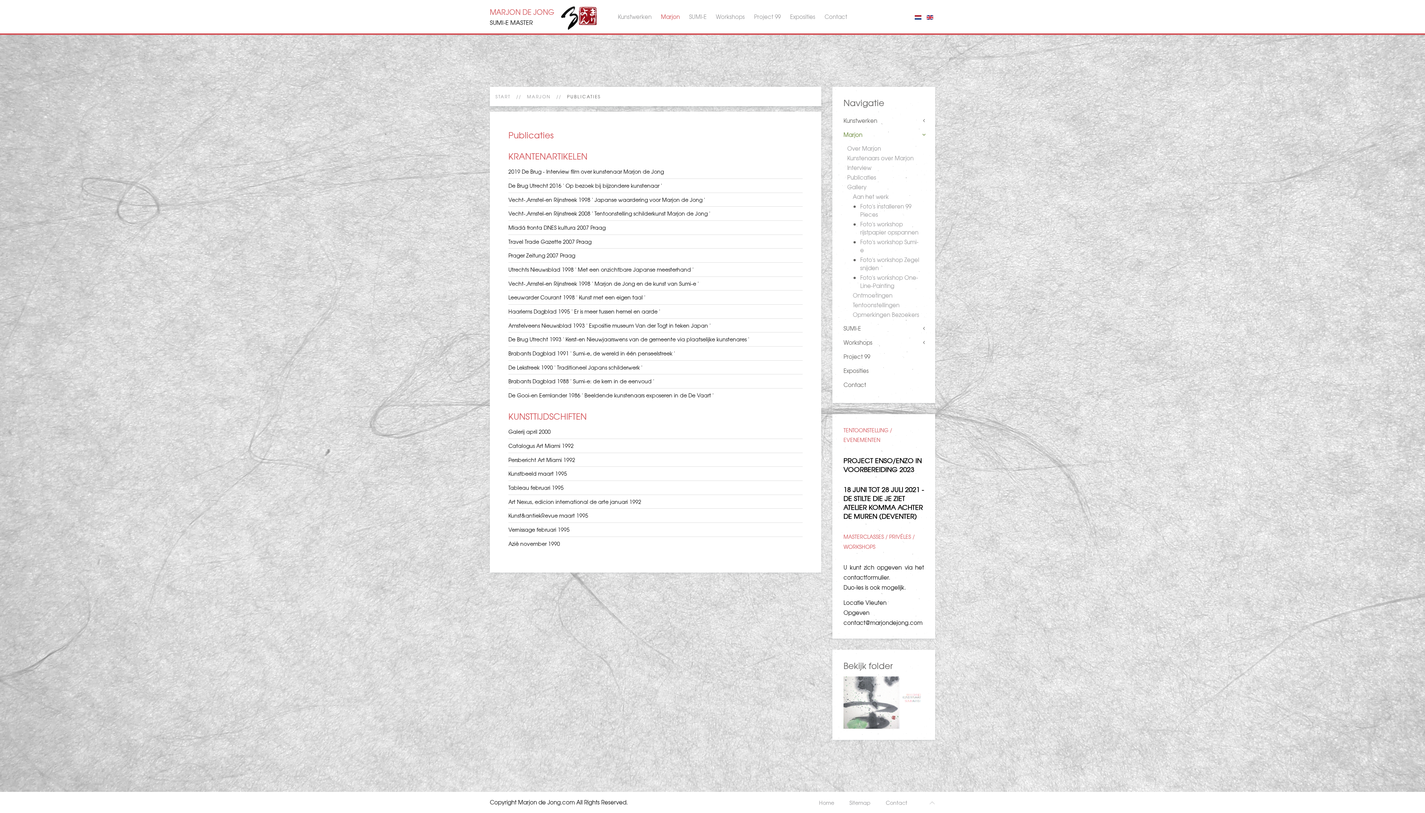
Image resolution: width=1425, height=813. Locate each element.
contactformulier (866, 577)
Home (826, 802)
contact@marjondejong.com (883, 623)
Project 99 (767, 17)
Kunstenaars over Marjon (880, 158)
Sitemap (860, 802)
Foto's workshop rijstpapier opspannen (889, 228)
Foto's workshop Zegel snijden (889, 264)
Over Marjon (864, 148)
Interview (859, 168)
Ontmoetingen (872, 295)
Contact (836, 17)
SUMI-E (698, 17)
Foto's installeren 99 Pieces (885, 210)
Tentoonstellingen (876, 305)
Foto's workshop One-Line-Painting (889, 281)
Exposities (802, 17)
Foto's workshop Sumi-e (889, 246)
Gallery (857, 187)
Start (503, 96)
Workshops (730, 17)
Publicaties (861, 177)
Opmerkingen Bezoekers (886, 315)
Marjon (670, 17)
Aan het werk (871, 197)
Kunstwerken (635, 17)
